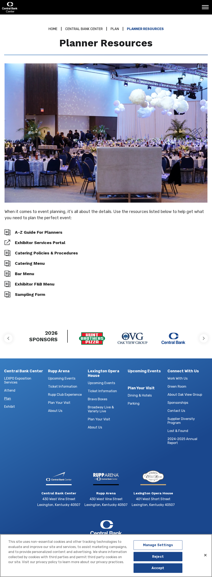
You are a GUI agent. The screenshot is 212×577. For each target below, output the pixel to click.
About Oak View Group (184, 395)
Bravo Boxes (97, 399)
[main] (106, 166)
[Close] (205, 555)
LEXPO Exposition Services (17, 380)
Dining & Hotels (140, 395)
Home (52, 29)
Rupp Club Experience (65, 395)
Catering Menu (30, 263)
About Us (55, 411)
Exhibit (9, 407)
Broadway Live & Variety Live (101, 409)
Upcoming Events (61, 378)
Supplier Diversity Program (181, 421)
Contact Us (176, 411)
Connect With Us (183, 371)
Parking (134, 403)
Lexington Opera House (103, 373)
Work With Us (177, 378)
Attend (9, 390)
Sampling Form (30, 294)
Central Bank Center (24, 7)
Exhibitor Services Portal (40, 242)
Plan (115, 29)
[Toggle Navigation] (206, 8)
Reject (158, 557)
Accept (158, 568)
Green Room (176, 386)
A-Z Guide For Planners (38, 232)
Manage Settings (158, 545)
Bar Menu (24, 273)
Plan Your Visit (59, 403)
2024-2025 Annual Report (182, 441)
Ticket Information (62, 386)
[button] (8, 338)
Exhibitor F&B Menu (34, 284)
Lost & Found (177, 431)
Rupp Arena (59, 371)
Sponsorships (177, 403)
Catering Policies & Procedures (46, 252)
